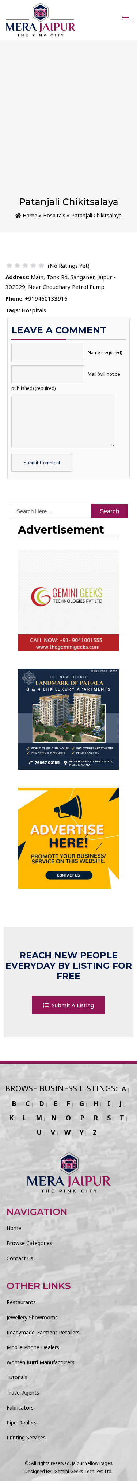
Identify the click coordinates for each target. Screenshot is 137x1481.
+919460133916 (46, 298)
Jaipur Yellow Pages (92, 1463)
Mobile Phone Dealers (33, 1347)
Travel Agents (23, 1392)
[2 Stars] (17, 265)
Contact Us (20, 1258)
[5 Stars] (41, 265)
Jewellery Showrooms (32, 1317)
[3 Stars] (25, 265)
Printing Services (26, 1437)
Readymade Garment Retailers (43, 1332)
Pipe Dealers (22, 1422)
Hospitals (54, 215)
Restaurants (21, 1302)
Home (29, 215)
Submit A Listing (72, 1005)
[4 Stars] (33, 265)
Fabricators (20, 1407)
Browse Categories (29, 1243)
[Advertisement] (68, 124)
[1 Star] (9, 265)
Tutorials (17, 1377)
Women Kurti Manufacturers (41, 1362)
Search (109, 511)
